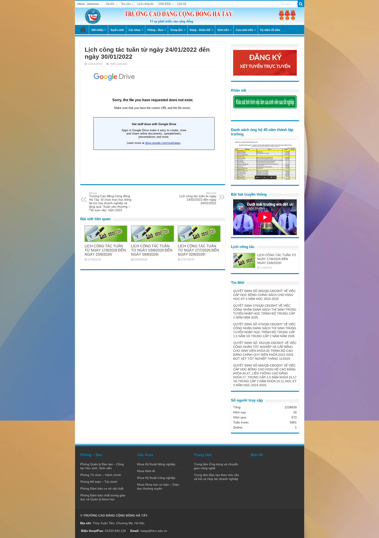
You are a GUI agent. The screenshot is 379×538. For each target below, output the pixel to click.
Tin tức (110, 3)
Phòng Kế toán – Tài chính (98, 481)
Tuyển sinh (117, 30)
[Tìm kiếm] (301, 4)
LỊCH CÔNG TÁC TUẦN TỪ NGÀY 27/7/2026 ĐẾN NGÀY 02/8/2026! (198, 250)
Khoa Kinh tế (146, 471)
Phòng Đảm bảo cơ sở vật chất (101, 488)
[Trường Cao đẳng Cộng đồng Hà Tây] (189, 16)
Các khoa (134, 30)
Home (83, 29)
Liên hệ (181, 3)
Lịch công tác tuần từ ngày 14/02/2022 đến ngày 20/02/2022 (197, 198)
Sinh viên (223, 30)
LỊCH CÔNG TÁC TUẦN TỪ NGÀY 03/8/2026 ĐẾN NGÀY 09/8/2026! (151, 250)
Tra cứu (126, 3)
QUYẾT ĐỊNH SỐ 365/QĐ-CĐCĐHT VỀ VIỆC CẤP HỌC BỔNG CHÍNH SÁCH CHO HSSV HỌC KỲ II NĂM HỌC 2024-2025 (264, 295)
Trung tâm (176, 30)
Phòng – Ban (155, 30)
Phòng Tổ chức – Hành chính (100, 475)
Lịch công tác (145, 3)
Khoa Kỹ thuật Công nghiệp (156, 478)
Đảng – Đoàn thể (200, 30)
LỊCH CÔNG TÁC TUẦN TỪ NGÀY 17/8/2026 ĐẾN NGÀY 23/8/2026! (105, 250)
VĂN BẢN (164, 3)
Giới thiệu (97, 30)
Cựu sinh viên (244, 30)
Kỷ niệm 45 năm (270, 30)
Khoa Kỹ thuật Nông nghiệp (156, 464)
